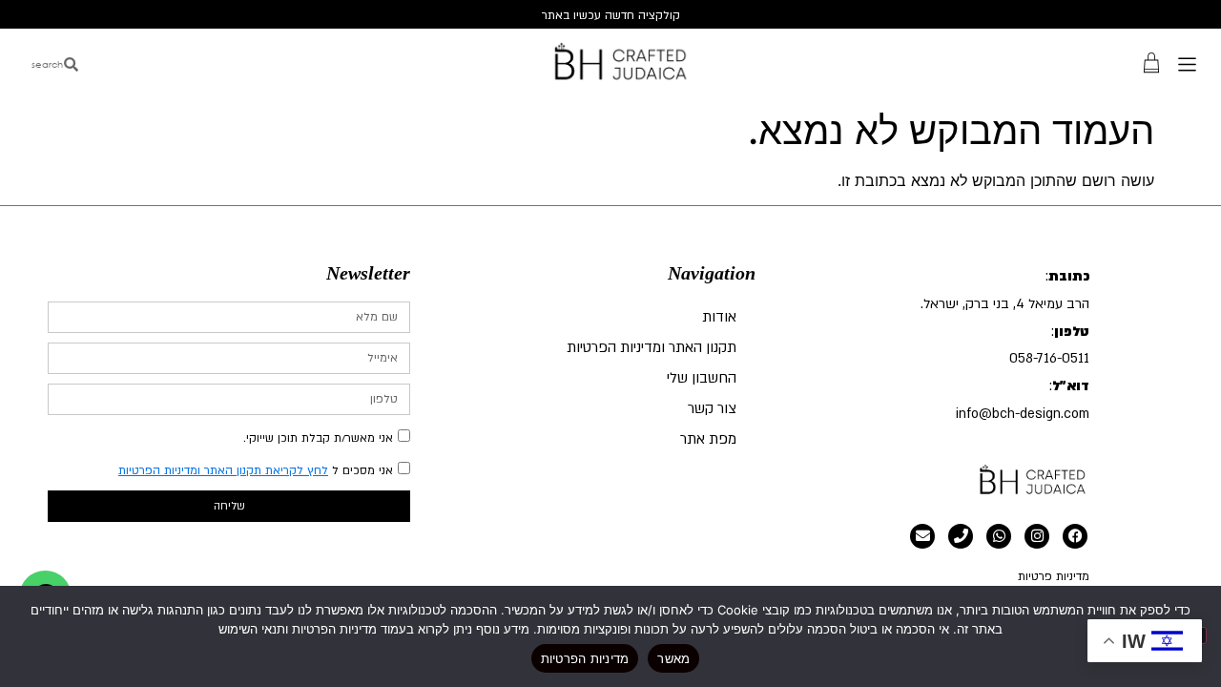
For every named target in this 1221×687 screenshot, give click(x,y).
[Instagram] (1037, 536)
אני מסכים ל (255, 470)
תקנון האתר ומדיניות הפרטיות (651, 347)
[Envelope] (922, 536)
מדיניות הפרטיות (585, 658)
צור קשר (712, 408)
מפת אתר (708, 438)
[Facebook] (1075, 536)
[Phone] (960, 536)
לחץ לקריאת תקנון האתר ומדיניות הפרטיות (223, 470)
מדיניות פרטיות (1053, 576)
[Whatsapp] (998, 536)
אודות (719, 316)
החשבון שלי (701, 377)
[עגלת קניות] (1151, 61)
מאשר (673, 658)
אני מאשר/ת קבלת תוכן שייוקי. (318, 438)
